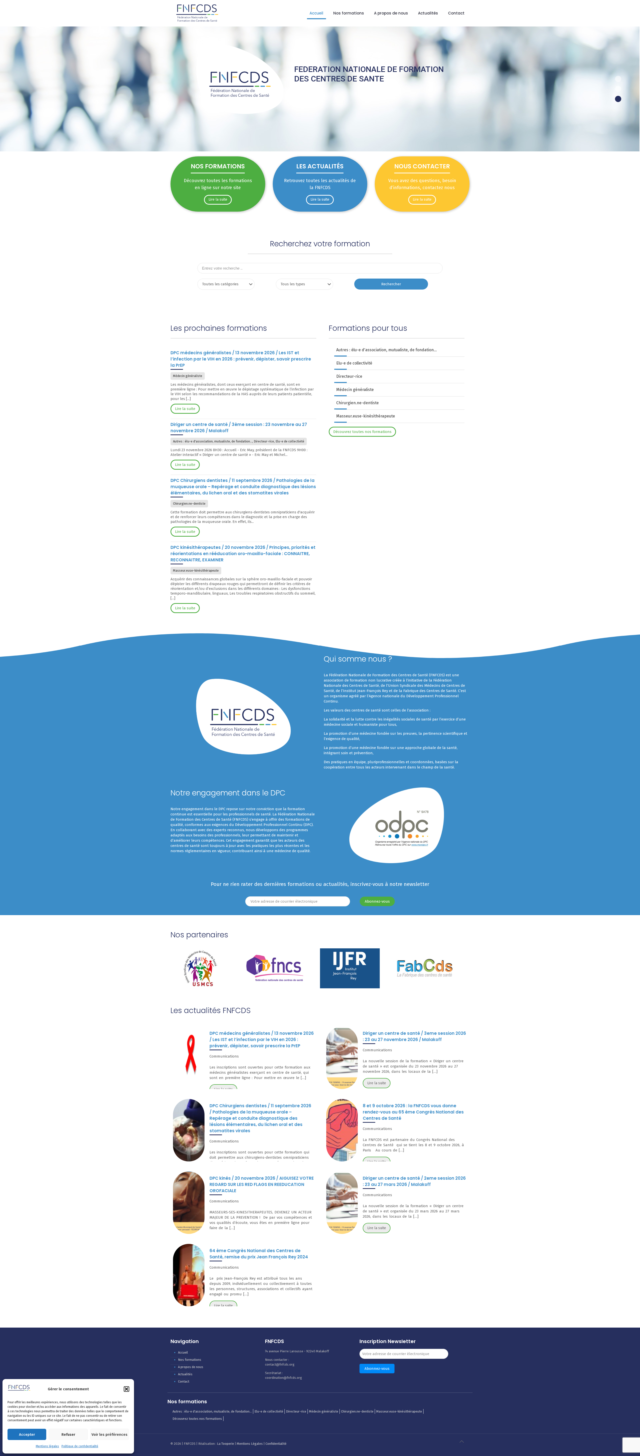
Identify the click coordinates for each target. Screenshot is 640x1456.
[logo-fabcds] (424, 968)
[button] (126, 1389)
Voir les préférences (110, 1434)
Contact (183, 1381)
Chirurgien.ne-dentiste (357, 402)
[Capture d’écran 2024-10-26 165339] (188, 1202)
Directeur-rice (349, 376)
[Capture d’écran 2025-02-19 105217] (342, 1058)
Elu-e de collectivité (354, 363)
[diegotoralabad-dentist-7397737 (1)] (188, 1130)
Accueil (183, 1352)
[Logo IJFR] (350, 968)
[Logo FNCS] (275, 968)
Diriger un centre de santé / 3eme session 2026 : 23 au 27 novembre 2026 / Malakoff (414, 1036)
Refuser (68, 1434)
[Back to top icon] (464, 1444)
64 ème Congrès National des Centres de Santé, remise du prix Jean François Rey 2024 (259, 1254)
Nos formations (189, 1360)
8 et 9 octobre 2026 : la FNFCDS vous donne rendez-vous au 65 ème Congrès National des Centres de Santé (413, 1112)
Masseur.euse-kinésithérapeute (365, 416)
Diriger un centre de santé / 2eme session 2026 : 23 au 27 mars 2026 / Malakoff (414, 1181)
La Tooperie (225, 1444)
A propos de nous (190, 1367)
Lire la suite (376, 1083)
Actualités (185, 1374)
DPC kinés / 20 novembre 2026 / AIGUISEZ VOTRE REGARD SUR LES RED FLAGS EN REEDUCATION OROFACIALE (262, 1184)
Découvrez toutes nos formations (197, 1419)
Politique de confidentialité (80, 1446)
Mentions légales (47, 1446)
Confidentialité (276, 1444)
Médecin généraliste (355, 389)
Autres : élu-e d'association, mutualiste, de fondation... (386, 350)
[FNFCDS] (197, 13)
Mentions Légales (250, 1444)
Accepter (27, 1434)
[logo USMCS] (200, 968)
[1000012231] (188, 1275)
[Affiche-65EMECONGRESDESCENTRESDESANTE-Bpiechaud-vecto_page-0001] (342, 1130)
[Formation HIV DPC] (188, 1058)
